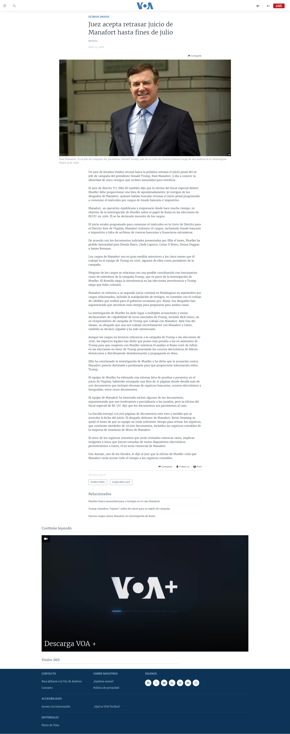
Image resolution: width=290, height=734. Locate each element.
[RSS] (172, 683)
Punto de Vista (50, 725)
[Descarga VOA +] (145, 593)
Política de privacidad (106, 688)
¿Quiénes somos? (103, 681)
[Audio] (268, 5)
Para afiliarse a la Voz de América (62, 681)
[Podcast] (180, 683)
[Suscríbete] (188, 683)
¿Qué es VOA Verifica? (107, 706)
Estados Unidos (98, 16)
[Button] (195, 56)
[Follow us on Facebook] (148, 683)
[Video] (258, 5)
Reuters (93, 40)
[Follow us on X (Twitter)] (156, 683)
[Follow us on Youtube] (164, 683)
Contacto (47, 688)
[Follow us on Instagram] (196, 683)
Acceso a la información (56, 706)
